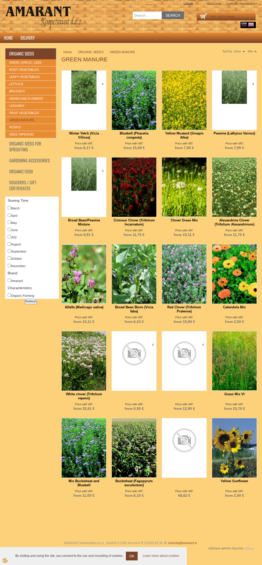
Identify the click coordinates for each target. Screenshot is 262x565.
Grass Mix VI (234, 394)
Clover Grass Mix (184, 220)
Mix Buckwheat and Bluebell (84, 483)
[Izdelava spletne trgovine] (249, 548)
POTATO (15, 127)
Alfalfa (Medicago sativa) (84, 307)
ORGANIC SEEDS (91, 52)
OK (131, 556)
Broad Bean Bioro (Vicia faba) (134, 309)
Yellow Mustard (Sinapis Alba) (184, 135)
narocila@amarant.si (182, 543)
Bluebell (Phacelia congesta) (134, 135)
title (250, 51)
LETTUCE (16, 84)
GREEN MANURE (22, 120)
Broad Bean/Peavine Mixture (84, 222)
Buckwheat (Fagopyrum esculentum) (134, 483)
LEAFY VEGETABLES (24, 77)
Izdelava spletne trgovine (226, 548)
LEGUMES (16, 106)
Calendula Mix (234, 307)
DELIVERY (27, 38)
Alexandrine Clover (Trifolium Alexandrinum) (234, 222)
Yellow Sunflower (234, 481)
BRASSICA (17, 91)
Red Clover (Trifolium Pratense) (184, 309)
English (251, 24)
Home (8, 38)
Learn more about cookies (161, 556)
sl (244, 24)
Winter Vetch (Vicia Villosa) (84, 135)
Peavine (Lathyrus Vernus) (234, 133)
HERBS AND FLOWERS (26, 98)
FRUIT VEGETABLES (24, 113)
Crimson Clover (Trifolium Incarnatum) (134, 222)
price (237, 51)
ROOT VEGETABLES (24, 70)
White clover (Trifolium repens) (84, 396)
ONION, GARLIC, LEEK (25, 62)
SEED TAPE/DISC (21, 134)
